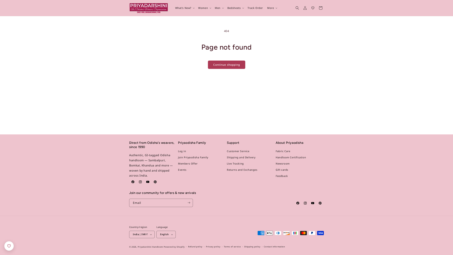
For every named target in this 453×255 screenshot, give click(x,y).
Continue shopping (226, 64)
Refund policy (195, 246)
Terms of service (232, 246)
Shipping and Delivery (241, 157)
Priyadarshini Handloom (150, 246)
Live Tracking (235, 163)
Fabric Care (283, 151)
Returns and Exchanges (242, 169)
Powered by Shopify (174, 246)
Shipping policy (252, 246)
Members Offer (188, 163)
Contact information (274, 246)
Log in (182, 151)
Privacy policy (213, 246)
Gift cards (282, 169)
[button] (184, 8)
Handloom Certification (291, 157)
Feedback (282, 176)
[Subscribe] (189, 203)
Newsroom (283, 163)
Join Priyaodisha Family (193, 157)
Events (182, 169)
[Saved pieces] (9, 246)
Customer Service (238, 151)
